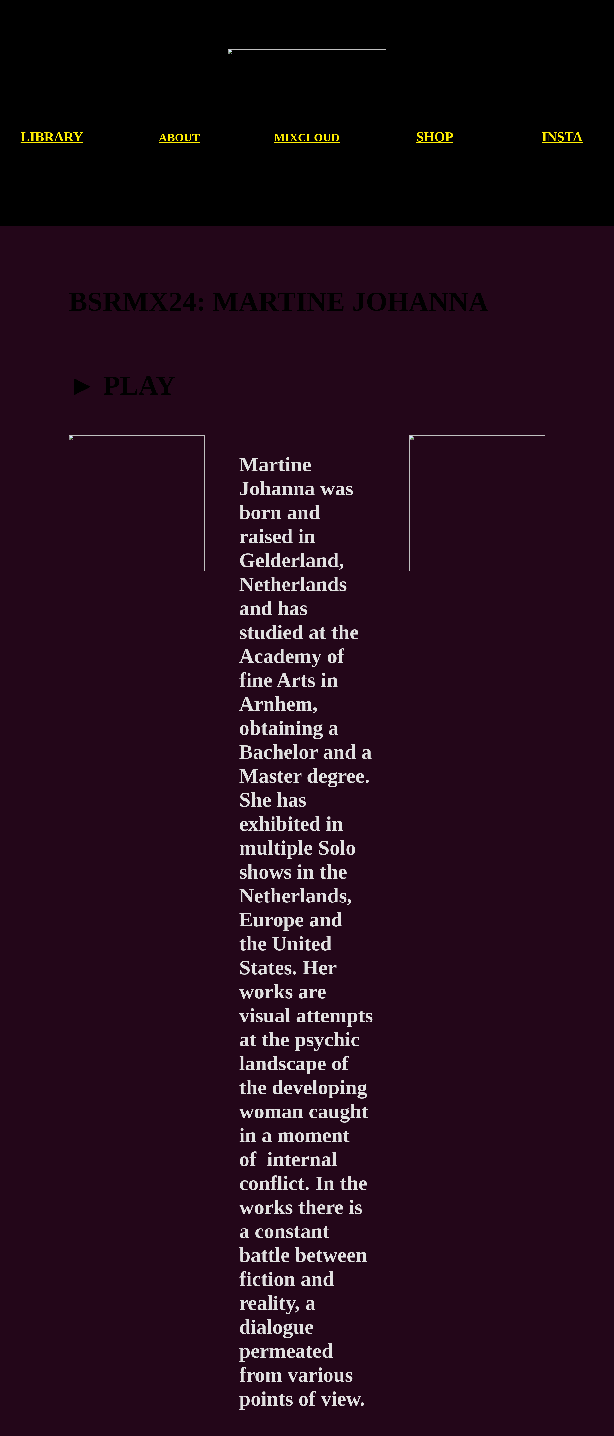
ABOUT (179, 137)
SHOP (434, 136)
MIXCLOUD (307, 137)
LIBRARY (52, 136)
